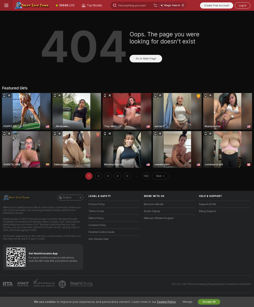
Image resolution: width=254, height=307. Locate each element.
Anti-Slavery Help (99, 239)
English (67, 197)
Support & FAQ (207, 204)
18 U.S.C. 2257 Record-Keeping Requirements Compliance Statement (211, 284)
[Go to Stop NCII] (81, 284)
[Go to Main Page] (32, 5)
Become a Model (153, 204)
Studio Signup (152, 211)
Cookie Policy (166, 301)
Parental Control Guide (101, 232)
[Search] (155, 5)
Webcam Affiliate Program (159, 218)
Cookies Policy (97, 225)
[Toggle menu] (6, 5)
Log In (242, 5)
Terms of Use (96, 211)
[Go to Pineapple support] (63, 284)
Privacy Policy (97, 204)
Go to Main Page (146, 58)
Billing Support (207, 211)
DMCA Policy (96, 218)
